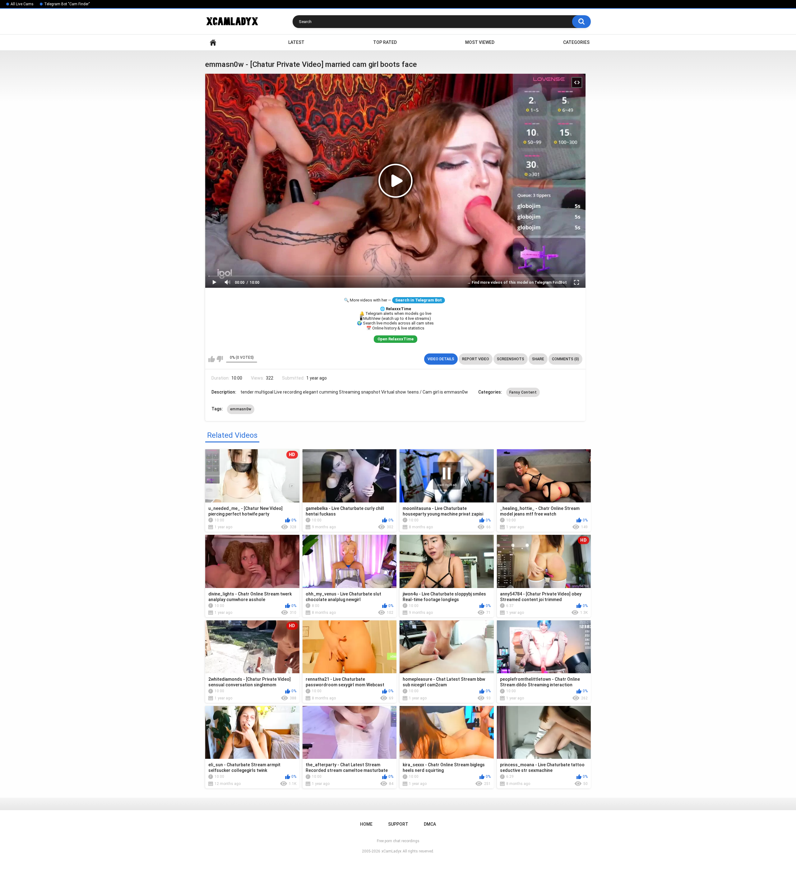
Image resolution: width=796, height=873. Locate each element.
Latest (296, 42)
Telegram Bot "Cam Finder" (67, 4)
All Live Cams (22, 4)
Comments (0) (565, 359)
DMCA (430, 824)
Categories (576, 42)
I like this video (211, 359)
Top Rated (385, 42)
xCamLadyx (391, 851)
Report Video (475, 359)
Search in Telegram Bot (418, 300)
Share (538, 359)
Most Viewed (479, 42)
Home (213, 42)
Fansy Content (523, 392)
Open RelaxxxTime (395, 339)
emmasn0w (240, 409)
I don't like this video (219, 359)
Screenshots (510, 359)
